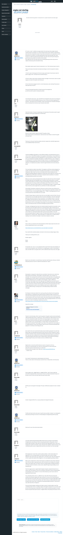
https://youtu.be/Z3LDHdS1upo (49, 349)
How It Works (4, 25)
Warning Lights (4, 19)
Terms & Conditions (50, 531)
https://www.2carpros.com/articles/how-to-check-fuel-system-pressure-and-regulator (41, 301)
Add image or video (21, 519)
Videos (3, 28)
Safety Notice (56, 531)
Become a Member (5, 34)
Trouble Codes (4, 22)
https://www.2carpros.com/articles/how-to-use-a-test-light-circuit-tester (39, 227)
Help (36, 531)
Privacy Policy (43, 531)
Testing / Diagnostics (5, 10)
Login (52, 1)
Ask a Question (4, 4)
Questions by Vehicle (5, 7)
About (39, 531)
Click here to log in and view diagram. (32, 309)
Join (54, 1)
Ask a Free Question (45, 519)
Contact (33, 531)
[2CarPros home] (30, 1)
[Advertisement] (37, 40)
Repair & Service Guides (6, 13)
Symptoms (3, 16)
